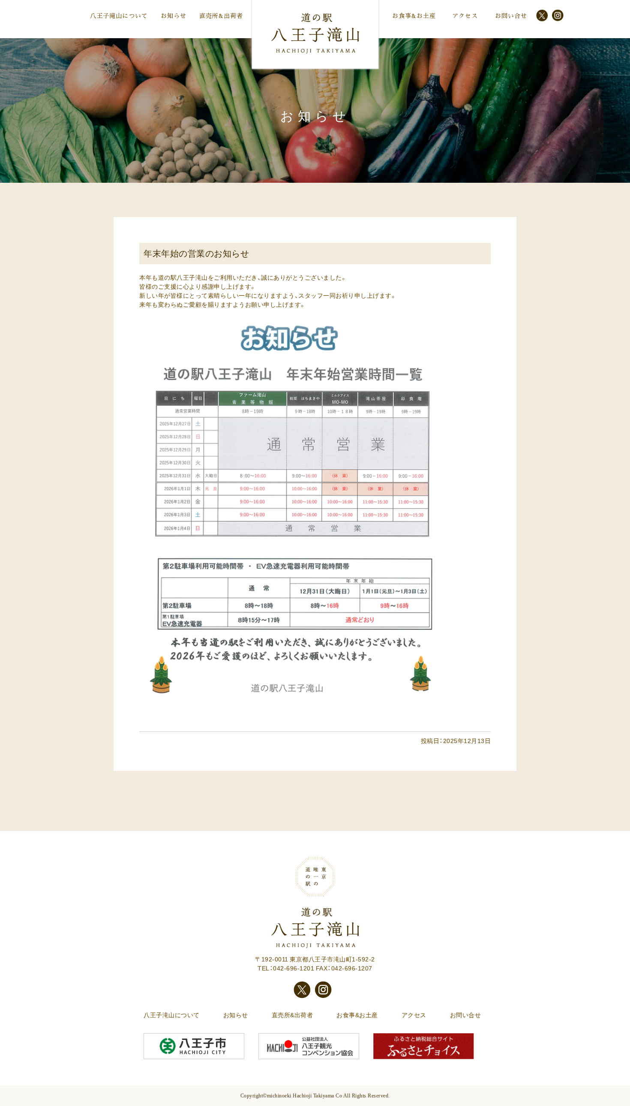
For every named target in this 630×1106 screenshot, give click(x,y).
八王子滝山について (119, 16)
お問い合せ (511, 16)
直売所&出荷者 (221, 16)
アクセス (465, 16)
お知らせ (173, 16)
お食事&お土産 (414, 16)
